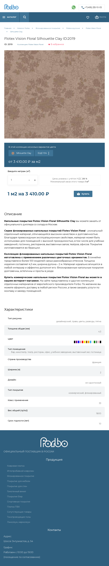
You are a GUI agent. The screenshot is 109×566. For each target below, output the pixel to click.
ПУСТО (102, 17)
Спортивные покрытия (18, 501)
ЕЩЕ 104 (42, 153)
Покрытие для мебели (18, 481)
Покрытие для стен (17, 486)
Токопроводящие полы (19, 517)
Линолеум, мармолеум (18, 522)
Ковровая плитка (15, 466)
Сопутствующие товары (19, 512)
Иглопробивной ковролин (20, 471)
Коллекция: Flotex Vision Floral (30, 44)
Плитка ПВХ (13, 506)
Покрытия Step (15, 496)
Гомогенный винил (16, 491)
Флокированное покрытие (20, 476)
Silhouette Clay (23, 153)
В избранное (57, 44)
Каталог (11, 17)
